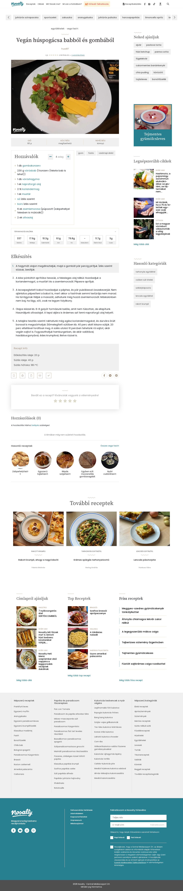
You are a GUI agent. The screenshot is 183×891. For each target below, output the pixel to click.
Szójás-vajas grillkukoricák (106, 722)
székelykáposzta (143, 288)
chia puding (142, 72)
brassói (93, 607)
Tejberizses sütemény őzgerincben (142, 642)
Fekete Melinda (38, 567)
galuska (94, 629)
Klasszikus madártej (23, 730)
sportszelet (50, 17)
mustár (26, 194)
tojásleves (141, 79)
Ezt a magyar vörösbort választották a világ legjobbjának (163, 228)
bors (20, 204)
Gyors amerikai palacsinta (98, 655)
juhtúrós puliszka (107, 17)
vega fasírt (72, 28)
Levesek (138, 745)
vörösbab (30, 170)
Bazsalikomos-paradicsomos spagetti (67, 740)
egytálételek (57, 28)
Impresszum (76, 820)
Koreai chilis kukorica (103, 732)
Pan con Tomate (62, 709)
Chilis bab (18, 745)
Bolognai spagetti (22, 750)
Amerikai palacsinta (23, 769)
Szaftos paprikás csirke (64, 768)
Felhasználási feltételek (81, 810)
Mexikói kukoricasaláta (104, 778)
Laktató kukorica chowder (106, 736)
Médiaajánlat (76, 823)
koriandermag (30, 189)
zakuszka (67, 17)
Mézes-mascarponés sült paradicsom (66, 720)
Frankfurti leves (21, 706)
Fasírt (16, 735)
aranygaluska (85, 17)
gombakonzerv (32, 165)
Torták (138, 750)
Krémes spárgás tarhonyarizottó (91, 559)
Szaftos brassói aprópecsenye (98, 612)
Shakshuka (59, 783)
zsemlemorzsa (31, 209)
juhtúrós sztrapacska (26, 17)
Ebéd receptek (141, 706)
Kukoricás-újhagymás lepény (108, 754)
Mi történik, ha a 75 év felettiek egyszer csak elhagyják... (163, 207)
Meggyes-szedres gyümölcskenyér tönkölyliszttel (143, 610)
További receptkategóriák (147, 774)
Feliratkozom (157, 824)
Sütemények (140, 716)
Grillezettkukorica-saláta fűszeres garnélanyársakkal (110, 748)
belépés (35, 425)
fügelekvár (141, 58)
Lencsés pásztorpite (145, 559)
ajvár (138, 45)
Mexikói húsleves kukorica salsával (110, 768)
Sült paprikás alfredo (63, 773)
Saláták (138, 759)
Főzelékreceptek (142, 730)
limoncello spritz (154, 17)
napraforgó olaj (31, 184)
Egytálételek (140, 740)
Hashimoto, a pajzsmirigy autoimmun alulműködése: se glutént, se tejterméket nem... (163, 182)
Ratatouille (59, 788)
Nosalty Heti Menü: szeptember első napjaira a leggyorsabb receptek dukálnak (48, 661)
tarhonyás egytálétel (145, 271)
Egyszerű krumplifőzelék (25, 726)
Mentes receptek (142, 721)
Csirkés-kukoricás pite (104, 763)
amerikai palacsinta (99, 650)
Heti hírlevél (136, 837)
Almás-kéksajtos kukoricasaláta (109, 773)
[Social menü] (150, 4)
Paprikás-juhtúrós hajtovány (67, 778)
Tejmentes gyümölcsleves (137, 653)
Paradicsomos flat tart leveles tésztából (68, 732)
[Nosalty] (17, 4)
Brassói (17, 759)
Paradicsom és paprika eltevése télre (71, 714)
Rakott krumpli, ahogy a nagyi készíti (38, 559)
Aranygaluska (20, 716)
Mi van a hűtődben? (72, 4)
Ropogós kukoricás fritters (106, 712)
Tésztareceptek (142, 754)
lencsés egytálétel (144, 296)
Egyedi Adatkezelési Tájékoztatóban (130, 862)
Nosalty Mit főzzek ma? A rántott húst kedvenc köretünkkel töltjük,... (48, 637)
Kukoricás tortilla (102, 759)
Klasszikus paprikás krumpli (66, 763)
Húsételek (139, 735)
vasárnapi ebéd (106, 153)
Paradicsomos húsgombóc (26, 754)
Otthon (159, 220)
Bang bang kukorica (103, 717)
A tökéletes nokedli (96, 633)
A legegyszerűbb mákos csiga (140, 631)
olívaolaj (28, 217)
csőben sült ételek (144, 280)
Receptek (31, 4)
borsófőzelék (159, 79)
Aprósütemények (143, 711)
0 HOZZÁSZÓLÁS (78, 55)
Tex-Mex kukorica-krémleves (108, 727)
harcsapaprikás (131, 17)
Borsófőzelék (20, 740)
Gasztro (43, 607)
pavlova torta (153, 45)
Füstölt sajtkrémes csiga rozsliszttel (143, 663)
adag (61, 156)
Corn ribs (98, 741)
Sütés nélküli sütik (143, 726)
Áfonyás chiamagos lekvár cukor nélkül (142, 620)
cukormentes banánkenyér (150, 65)
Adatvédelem (76, 813)
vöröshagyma (31, 179)
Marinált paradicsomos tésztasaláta (71, 751)
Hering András (91, 567)
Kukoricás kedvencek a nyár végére (109, 702)
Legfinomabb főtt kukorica (106, 707)
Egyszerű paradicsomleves (26, 721)
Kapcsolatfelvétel (78, 817)
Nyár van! (160, 170)
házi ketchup (143, 51)
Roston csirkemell (22, 764)
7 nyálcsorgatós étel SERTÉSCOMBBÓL (48, 613)
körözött (158, 72)
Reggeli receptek (142, 769)
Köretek (138, 764)
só (18, 199)
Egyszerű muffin (21, 711)
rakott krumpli (142, 304)
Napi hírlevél (119, 837)
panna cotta (162, 51)
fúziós (91, 153)
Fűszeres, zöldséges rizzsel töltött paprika (69, 757)
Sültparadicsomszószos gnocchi (69, 746)
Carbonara (19, 774)
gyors (80, 153)
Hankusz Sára (145, 567)
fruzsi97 (65, 48)
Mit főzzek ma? (53, 4)
